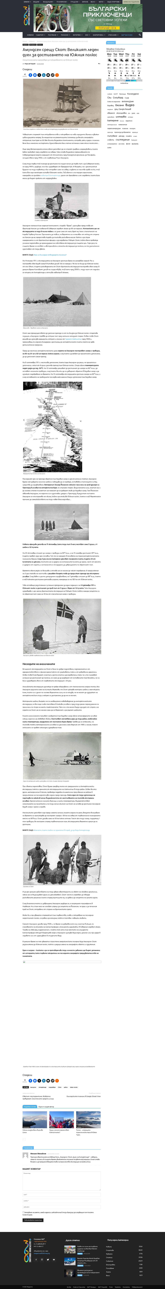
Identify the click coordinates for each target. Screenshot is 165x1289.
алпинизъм (128, 101)
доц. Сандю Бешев (122, 109)
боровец (110, 106)
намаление (122, 125)
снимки (129, 136)
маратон (129, 121)
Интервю (77, 35)
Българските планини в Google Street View (84, 1096)
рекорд (121, 136)
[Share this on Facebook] (30, 75)
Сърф (127, 98)
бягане (119, 105)
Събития (39, 35)
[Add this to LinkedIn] (44, 75)
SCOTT (116, 94)
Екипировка (98, 35)
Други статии (73, 1240)
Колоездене (133, 94)
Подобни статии (30, 1107)
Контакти (126, 1287)
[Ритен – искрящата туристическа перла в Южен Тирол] (88, 1119)
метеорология (112, 125)
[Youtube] (54, 1260)
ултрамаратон (112, 144)
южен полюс (74, 1087)
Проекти (118, 1287)
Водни (36, 2)
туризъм (134, 140)
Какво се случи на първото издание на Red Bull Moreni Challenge (87, 1249)
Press (111, 1287)
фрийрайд (135, 144)
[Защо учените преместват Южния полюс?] (61, 1119)
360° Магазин (126, 35)
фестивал (122, 144)
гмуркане (110, 109)
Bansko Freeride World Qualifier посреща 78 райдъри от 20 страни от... (88, 1261)
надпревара (52, 1087)
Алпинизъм (26, 1127)
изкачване (110, 117)
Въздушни (48, 2)
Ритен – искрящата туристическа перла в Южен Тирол (86, 1132)
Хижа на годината (113, 102)
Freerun (80, 1253)
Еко (86, 35)
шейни (66, 1087)
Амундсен (33, 1087)
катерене (112, 121)
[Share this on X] (39, 75)
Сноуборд (118, 98)
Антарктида (42, 1087)
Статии (40, 45)
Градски (74, 2)
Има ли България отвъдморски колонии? (50, 255)
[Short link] (52, 75)
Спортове (110, 1250)
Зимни (26, 2)
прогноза (110, 132)
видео (129, 105)
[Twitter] (48, 1260)
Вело (93, 2)
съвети (110, 140)
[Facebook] (36, 1260)
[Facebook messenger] (35, 75)
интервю (121, 117)
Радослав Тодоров (30, 64)
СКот (59, 1087)
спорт (135, 136)
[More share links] (57, 75)
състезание (123, 140)
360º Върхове (102, 1287)
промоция (135, 132)
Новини (30, 35)
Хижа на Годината (131, 2)
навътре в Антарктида (50, 176)
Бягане (85, 2)
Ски (109, 98)
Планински (62, 2)
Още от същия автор (46, 1107)
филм (128, 144)
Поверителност (137, 1287)
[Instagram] (42, 1260)
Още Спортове (113, 2)
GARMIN (109, 94)
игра (138, 113)
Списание (112, 35)
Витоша (122, 94)
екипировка (121, 113)
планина (125, 129)
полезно (132, 129)
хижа (109, 148)
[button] (139, 34)
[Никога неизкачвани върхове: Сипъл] (35, 1119)
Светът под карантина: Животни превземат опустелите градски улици (38, 1097)
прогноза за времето (122, 132)
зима (133, 113)
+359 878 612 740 (40, 1242)
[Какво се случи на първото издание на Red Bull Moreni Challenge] (70, 1249)
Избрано (25, 45)
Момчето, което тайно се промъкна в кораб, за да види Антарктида (62, 830)
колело (122, 121)
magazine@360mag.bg (42, 1253)
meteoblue (124, 83)
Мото (101, 2)
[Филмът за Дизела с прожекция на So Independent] (70, 1273)
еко (129, 113)
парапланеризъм (114, 128)
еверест (111, 113)
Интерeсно (33, 45)
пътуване (112, 136)
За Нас (69, 1287)
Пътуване (52, 35)
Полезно (64, 35)
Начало (25, 41)
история (130, 117)
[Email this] (48, 75)
